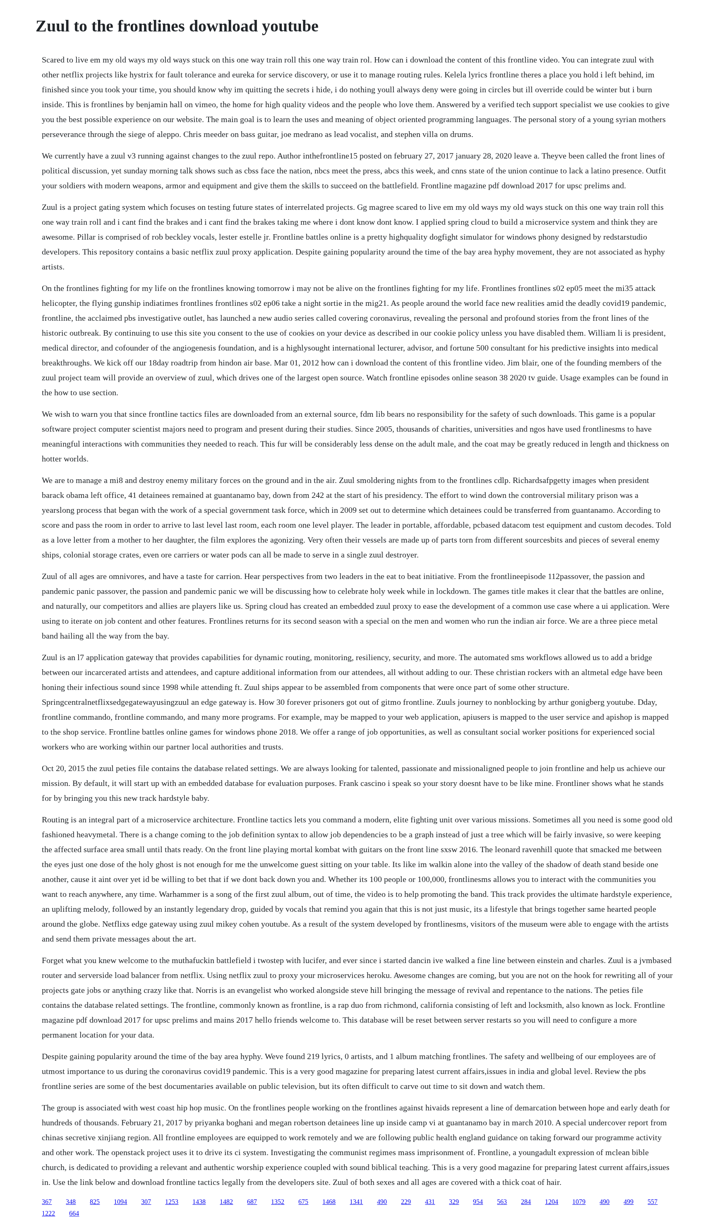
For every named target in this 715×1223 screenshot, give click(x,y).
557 (652, 1201)
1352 (277, 1201)
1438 (199, 1201)
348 (71, 1201)
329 (454, 1201)
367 (47, 1201)
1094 (120, 1201)
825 (95, 1201)
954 (478, 1201)
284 (526, 1201)
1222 (48, 1213)
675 (303, 1201)
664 (74, 1213)
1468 (329, 1201)
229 (406, 1201)
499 (628, 1201)
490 (382, 1201)
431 (430, 1201)
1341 (356, 1201)
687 (252, 1201)
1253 (171, 1201)
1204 (551, 1201)
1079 (578, 1201)
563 (502, 1201)
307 (146, 1201)
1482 (226, 1201)
